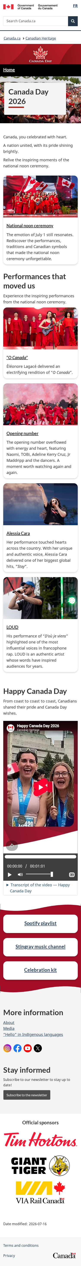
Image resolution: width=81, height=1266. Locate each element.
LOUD (12, 627)
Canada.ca (12, 38)
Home (9, 69)
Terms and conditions (21, 1245)
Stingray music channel (40, 946)
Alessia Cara (18, 533)
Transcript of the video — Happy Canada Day (40, 887)
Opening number (22, 433)
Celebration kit (40, 970)
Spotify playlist (40, 923)
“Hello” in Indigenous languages (33, 1034)
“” (17, 357)
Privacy (9, 1255)
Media (8, 1028)
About (8, 1022)
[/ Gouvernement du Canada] (30, 6)
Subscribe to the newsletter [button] (26, 1095)
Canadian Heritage (40, 38)
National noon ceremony (29, 225)
